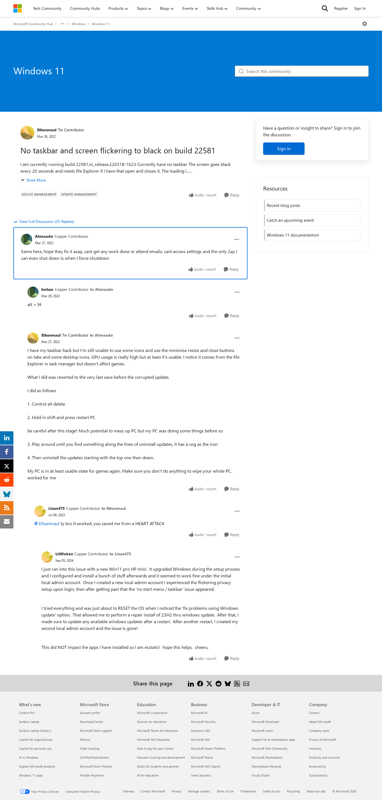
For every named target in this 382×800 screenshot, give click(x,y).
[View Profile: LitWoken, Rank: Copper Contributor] (47, 557)
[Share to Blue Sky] (228, 683)
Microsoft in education (152, 713)
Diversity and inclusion (324, 757)
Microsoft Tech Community (269, 748)
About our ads (316, 791)
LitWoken (64, 553)
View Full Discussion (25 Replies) (46, 221)
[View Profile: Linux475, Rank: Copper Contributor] (40, 511)
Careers (314, 713)
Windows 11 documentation (293, 235)
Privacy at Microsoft (322, 739)
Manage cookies (199, 791)
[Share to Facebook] (200, 683)
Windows (79, 24)
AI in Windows (28, 757)
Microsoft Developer (265, 722)
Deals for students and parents (158, 766)
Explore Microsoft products (37, 766)
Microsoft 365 (200, 739)
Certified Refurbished (94, 757)
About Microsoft (320, 722)
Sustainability (318, 775)
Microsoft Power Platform (208, 748)
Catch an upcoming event (290, 220)
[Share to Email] (246, 683)
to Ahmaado (101, 289)
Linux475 (56, 508)
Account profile (90, 713)
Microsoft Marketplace (267, 757)
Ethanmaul (46, 129)
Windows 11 (101, 24)
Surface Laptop (29, 722)
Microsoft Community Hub (33, 24)
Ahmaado (44, 236)
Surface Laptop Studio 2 (35, 730)
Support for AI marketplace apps (273, 739)
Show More (36, 180)
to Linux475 (120, 553)
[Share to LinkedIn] (191, 683)
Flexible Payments (92, 775)
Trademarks (248, 791)
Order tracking (89, 748)
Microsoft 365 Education (153, 739)
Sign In (360, 8)
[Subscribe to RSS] (237, 683)
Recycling (293, 791)
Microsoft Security (203, 722)
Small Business (201, 775)
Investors (315, 748)
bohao (47, 289)
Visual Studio (261, 775)
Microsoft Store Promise (96, 766)
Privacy (176, 791)
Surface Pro (26, 713)
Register (341, 8)
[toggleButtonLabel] (365, 24)
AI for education (148, 775)
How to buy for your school (155, 748)
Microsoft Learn (262, 730)
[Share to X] (209, 683)
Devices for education (151, 722)
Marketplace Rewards (266, 766)
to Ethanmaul (114, 508)
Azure (256, 713)
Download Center (91, 722)
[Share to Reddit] (218, 683)
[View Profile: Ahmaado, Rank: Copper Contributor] (26, 239)
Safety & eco (271, 791)
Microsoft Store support (96, 730)
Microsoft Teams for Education (157, 730)
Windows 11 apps (31, 775)
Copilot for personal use (35, 748)
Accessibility (317, 766)
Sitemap (128, 791)
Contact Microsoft (153, 791)
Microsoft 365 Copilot (205, 766)
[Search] (325, 8)
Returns (85, 739)
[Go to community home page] (17, 8)
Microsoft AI (199, 713)
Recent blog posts (283, 205)
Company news (319, 730)
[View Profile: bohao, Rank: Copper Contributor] (33, 292)
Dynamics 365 (200, 730)
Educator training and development (161, 757)
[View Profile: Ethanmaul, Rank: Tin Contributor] (27, 133)
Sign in (284, 148)
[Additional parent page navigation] (62, 24)
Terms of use (225, 791)
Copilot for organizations (36, 739)
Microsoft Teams (202, 757)
